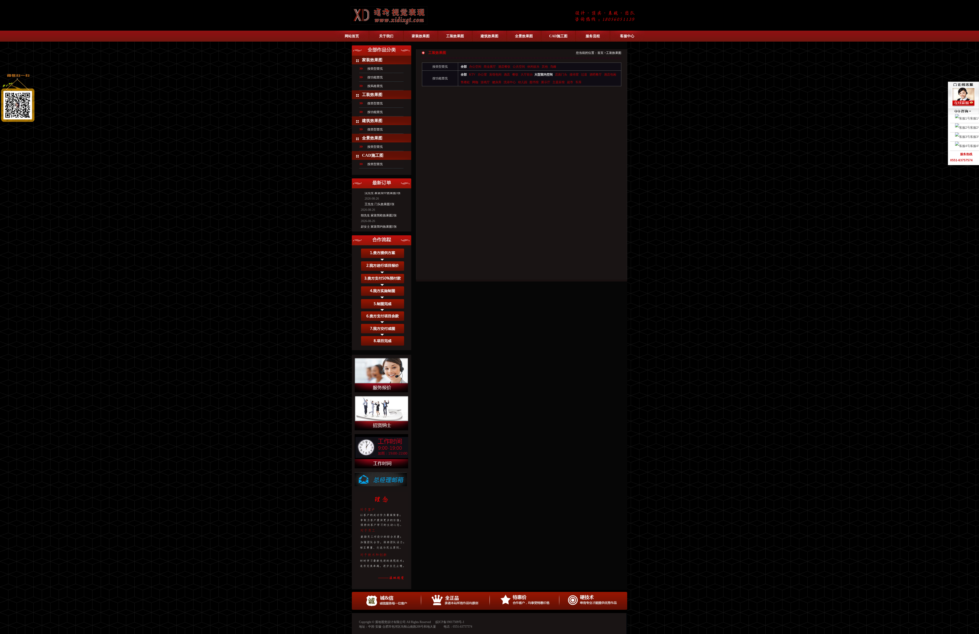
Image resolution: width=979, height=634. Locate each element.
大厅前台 (527, 74)
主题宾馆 (558, 82)
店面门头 (561, 74)
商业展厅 (490, 66)
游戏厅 (485, 82)
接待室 (574, 74)
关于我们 (386, 36)
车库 (578, 82)
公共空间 (519, 66)
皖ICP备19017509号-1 (449, 622)
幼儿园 (522, 82)
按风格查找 (375, 86)
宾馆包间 (495, 74)
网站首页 (352, 36)
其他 (545, 66)
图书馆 (534, 82)
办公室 (482, 74)
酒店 (507, 74)
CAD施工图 (558, 36)
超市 (570, 82)
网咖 (475, 82)
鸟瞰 (553, 66)
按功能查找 (375, 77)
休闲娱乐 (533, 66)
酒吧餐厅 (595, 74)
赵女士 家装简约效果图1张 (379, 219)
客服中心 (627, 36)
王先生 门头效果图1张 (379, 196)
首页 (600, 53)
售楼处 (465, 82)
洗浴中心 (510, 82)
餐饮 (515, 74)
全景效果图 (524, 36)
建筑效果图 (489, 36)
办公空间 (475, 66)
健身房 (496, 82)
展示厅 (545, 82)
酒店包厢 (610, 74)
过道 (584, 74)
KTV (472, 74)
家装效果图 (421, 36)
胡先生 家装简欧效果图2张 (379, 208)
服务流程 (593, 36)
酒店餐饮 (504, 66)
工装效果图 (455, 36)
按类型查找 (375, 68)
